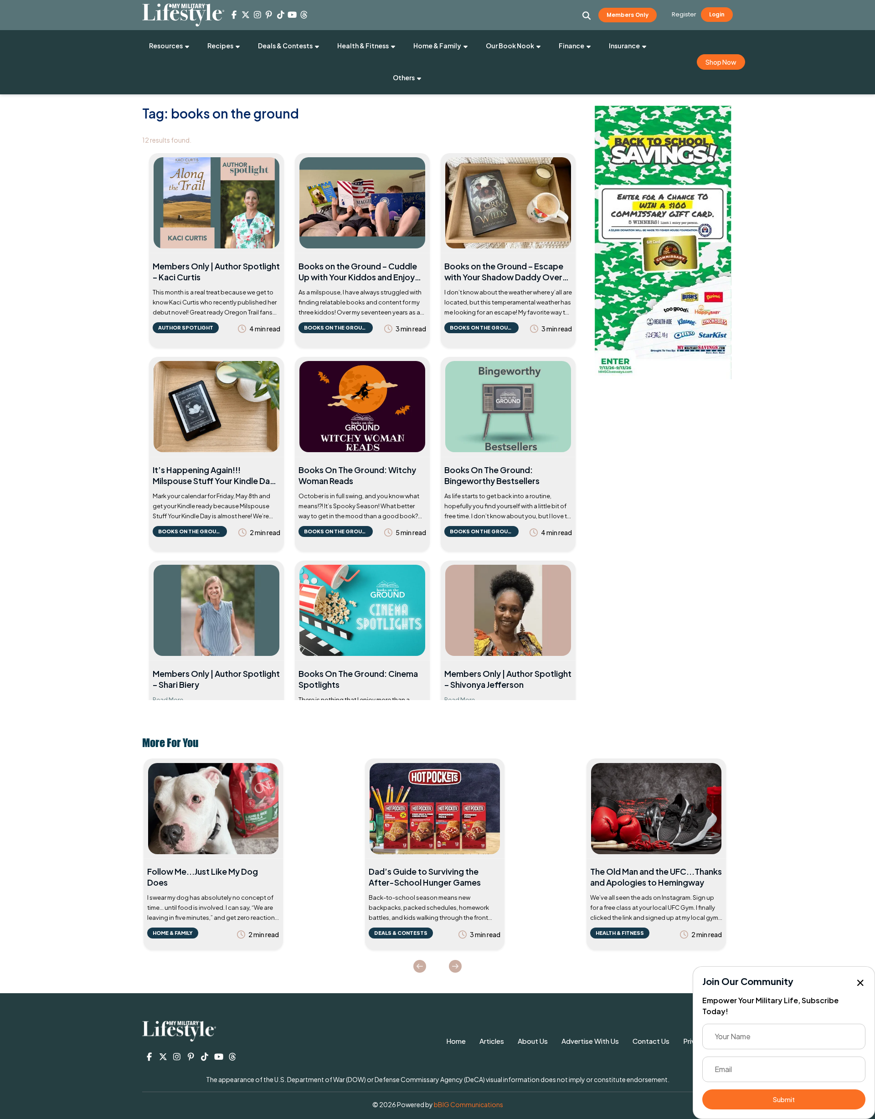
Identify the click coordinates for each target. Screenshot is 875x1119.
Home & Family (437, 45)
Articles (491, 1040)
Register (684, 14)
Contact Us (651, 1040)
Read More (168, 699)
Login (717, 14)
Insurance (624, 45)
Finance (571, 45)
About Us (533, 1040)
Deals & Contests (285, 45)
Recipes (220, 45)
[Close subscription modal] (860, 983)
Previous (419, 966)
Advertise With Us (590, 1040)
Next (455, 966)
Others (404, 77)
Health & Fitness (363, 45)
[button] (587, 15)
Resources (166, 45)
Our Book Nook (510, 45)
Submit (784, 1099)
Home (456, 1040)
